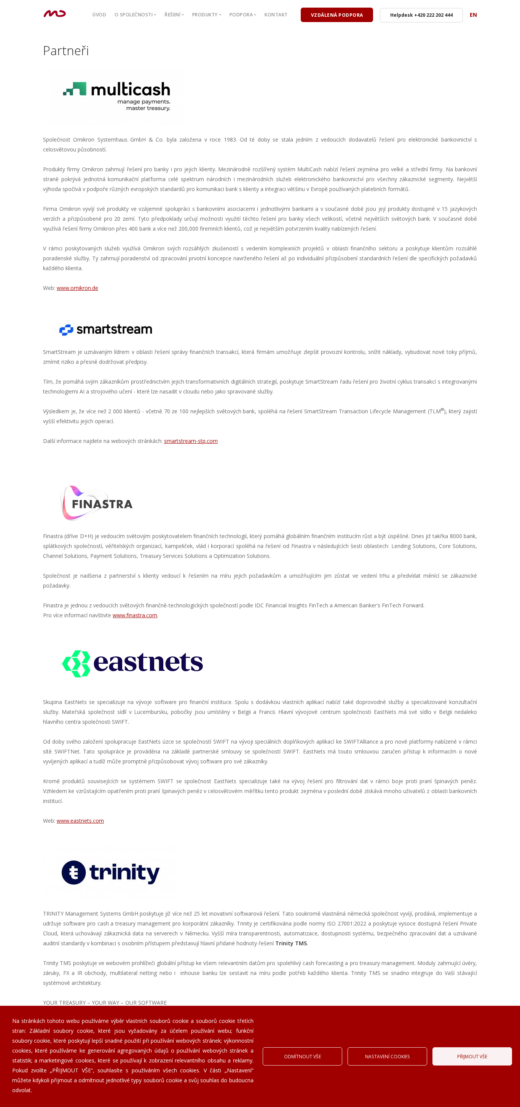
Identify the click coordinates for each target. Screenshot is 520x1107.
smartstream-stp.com (191, 440)
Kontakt (276, 14)
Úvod (99, 14)
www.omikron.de (77, 287)
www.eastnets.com (80, 820)
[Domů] (55, 11)
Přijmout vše (472, 1056)
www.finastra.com (135, 615)
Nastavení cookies (387, 1056)
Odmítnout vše (302, 1056)
